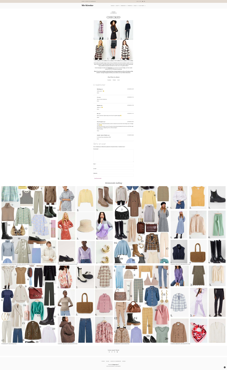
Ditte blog (99, 89)
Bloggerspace (115, 364)
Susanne (98, 105)
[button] (109, 80)
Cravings (113, 11)
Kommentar (96, 148)
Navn (94, 163)
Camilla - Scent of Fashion (102, 135)
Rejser (135, 5)
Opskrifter (130, 5)
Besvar (98, 92)
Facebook (110, 67)
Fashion (112, 5)
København (123, 5)
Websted (95, 173)
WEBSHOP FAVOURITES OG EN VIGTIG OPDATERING (18, 264)
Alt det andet (141, 5)
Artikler (123, 361)
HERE (98, 60)
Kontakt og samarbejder (90, 1)
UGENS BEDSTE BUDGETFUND (67, 264)
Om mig (83, 1)
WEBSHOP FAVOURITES (121, 264)
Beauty (117, 5)
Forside (103, 361)
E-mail (95, 168)
